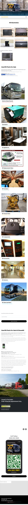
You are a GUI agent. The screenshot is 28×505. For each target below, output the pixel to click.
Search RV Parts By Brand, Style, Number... (7, 313)
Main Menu (14, 477)
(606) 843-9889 (12, 73)
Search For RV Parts (14, 321)
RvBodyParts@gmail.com (9, 356)
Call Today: (14, 437)
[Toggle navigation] (26, 17)
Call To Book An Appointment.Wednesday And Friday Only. (5, 409)
